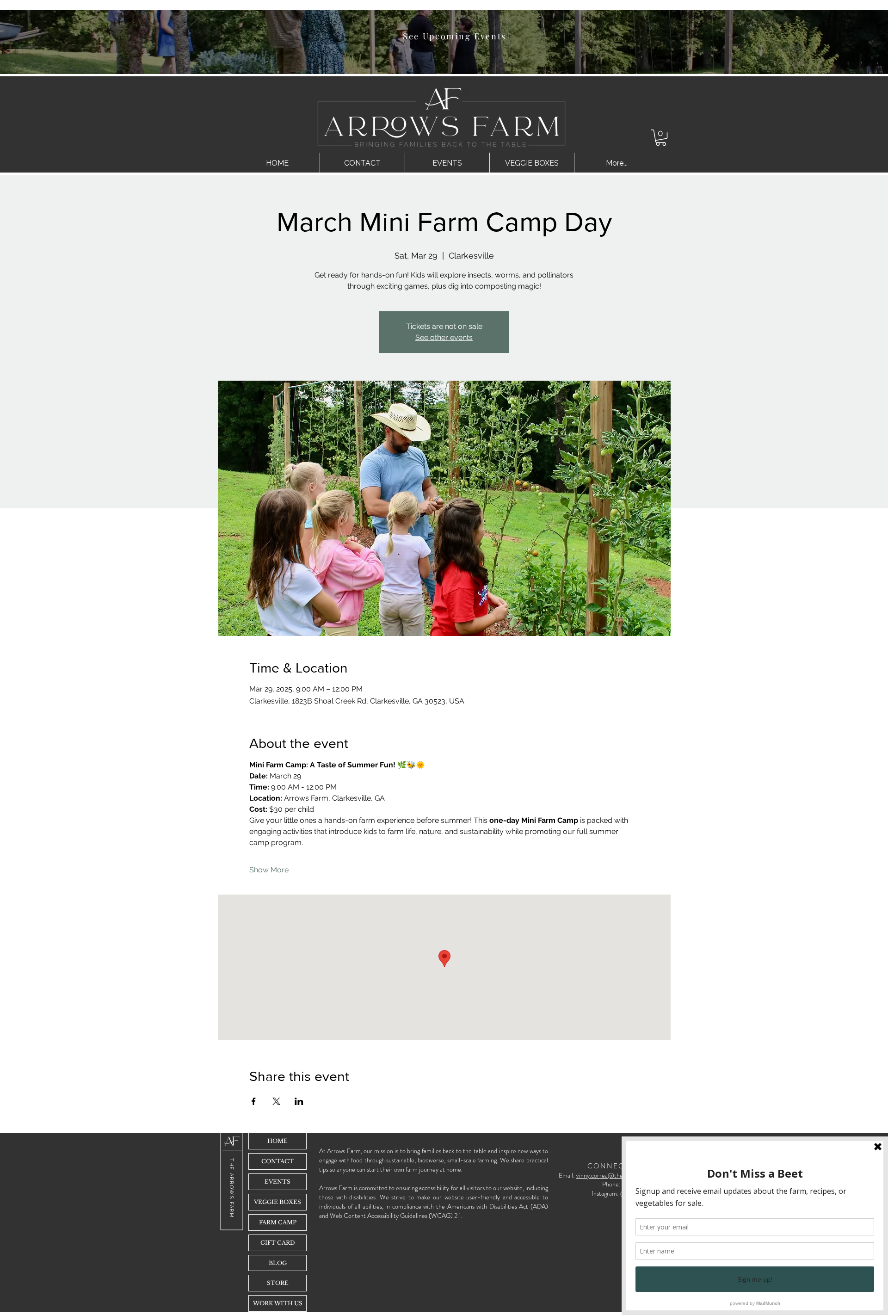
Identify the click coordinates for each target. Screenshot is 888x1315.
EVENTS (277, 1181)
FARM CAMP (277, 1222)
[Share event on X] (276, 1101)
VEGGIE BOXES (277, 1201)
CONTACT (277, 1161)
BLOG (278, 1262)
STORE (278, 1282)
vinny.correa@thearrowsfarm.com (620, 1175)
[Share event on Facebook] (253, 1101)
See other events (444, 337)
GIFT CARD (277, 1242)
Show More (269, 869)
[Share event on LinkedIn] (299, 1101)
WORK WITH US (277, 1303)
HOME (277, 1140)
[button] (661, 138)
